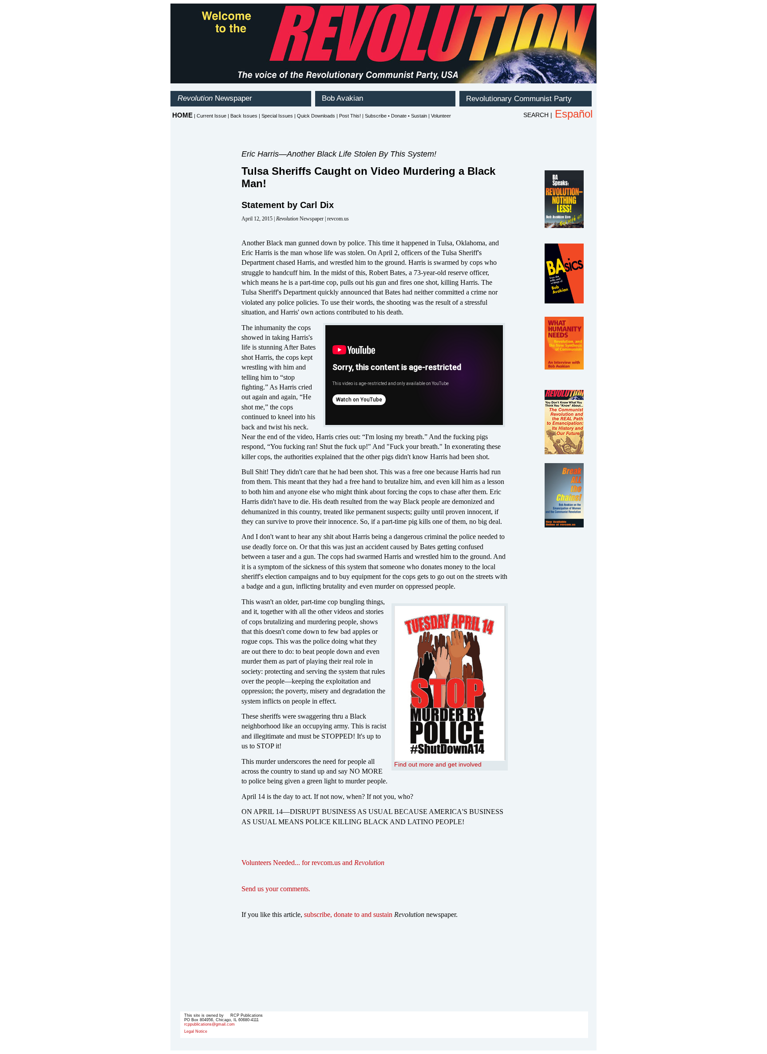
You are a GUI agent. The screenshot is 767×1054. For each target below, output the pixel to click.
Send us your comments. (275, 889)
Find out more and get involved (438, 764)
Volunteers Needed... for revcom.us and (312, 862)
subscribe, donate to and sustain (348, 914)
